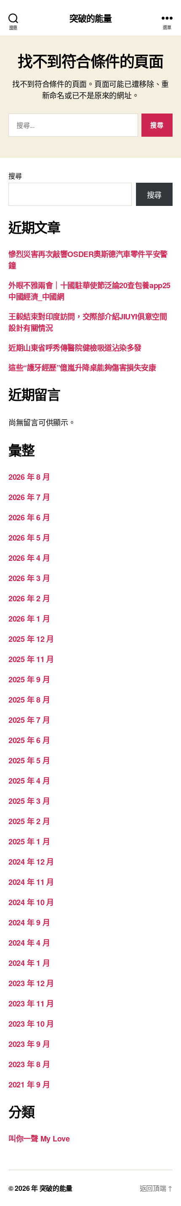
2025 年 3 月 (29, 800)
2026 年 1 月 (29, 618)
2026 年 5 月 (29, 537)
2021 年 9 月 (29, 1084)
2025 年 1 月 (29, 841)
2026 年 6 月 (29, 517)
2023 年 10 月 (31, 1023)
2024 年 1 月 (29, 962)
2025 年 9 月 (29, 679)
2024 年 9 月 (29, 922)
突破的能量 (90, 18)
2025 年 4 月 (29, 780)
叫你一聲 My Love (39, 1138)
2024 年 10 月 (31, 902)
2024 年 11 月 (31, 881)
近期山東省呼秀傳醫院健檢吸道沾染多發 (74, 347)
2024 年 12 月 (31, 861)
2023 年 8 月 (29, 1064)
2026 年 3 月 (29, 578)
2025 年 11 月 (31, 659)
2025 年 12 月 (31, 638)
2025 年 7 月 (29, 719)
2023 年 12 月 (31, 983)
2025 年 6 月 (29, 740)
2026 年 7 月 (29, 497)
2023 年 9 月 (29, 1043)
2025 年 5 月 (29, 760)
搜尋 (14, 176)
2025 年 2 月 (29, 821)
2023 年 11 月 (31, 1003)
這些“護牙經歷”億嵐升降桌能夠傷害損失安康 (82, 367)
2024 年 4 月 (29, 942)
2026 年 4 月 (29, 557)
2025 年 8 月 (29, 699)
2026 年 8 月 (29, 476)
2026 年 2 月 (29, 598)
